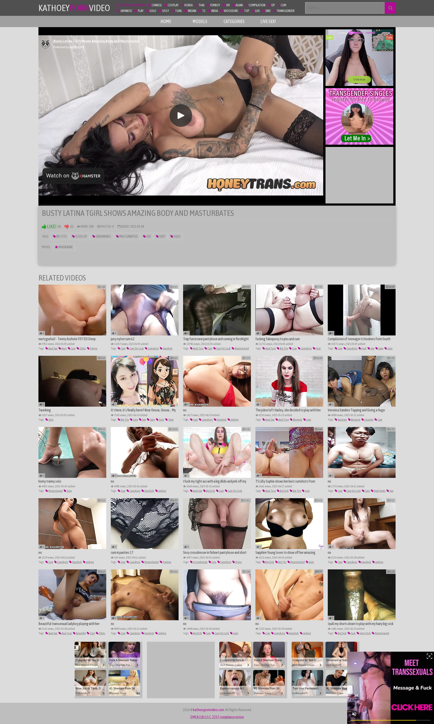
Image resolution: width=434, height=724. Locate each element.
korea (188, 5)
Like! (51, 226)
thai (201, 5)
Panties (166, 562)
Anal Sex (52, 348)
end (268, 11)
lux (257, 11)
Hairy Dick (365, 633)
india (214, 11)
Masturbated (128, 236)
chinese (156, 5)
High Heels (379, 491)
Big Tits (61, 236)
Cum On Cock (136, 348)
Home (165, 21)
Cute (135, 419)
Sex (148, 236)
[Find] (390, 8)
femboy (215, 5)
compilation (256, 5)
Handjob (167, 348)
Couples (368, 419)
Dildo (82, 348)
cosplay (173, 5)
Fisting (93, 348)
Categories (234, 21)
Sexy (162, 236)
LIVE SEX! (268, 21)
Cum (72, 348)
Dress (238, 562)
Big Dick (210, 491)
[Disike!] (66, 226)
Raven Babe (65, 247)
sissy (165, 11)
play (140, 11)
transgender (285, 11)
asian (239, 5)
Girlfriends (103, 236)
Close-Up (81, 236)
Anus (64, 348)
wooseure (230, 11)
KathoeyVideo (74, 8)
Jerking (234, 419)
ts (203, 11)
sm (228, 5)
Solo (176, 236)
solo (152, 11)
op (273, 5)
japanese (126, 11)
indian (191, 11)
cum (283, 5)
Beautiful (80, 633)
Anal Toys (198, 348)
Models (200, 21)
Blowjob (297, 419)
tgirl (178, 11)
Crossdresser (200, 562)
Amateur (342, 419)
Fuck (318, 348)
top (246, 11)
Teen (171, 419)
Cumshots (153, 348)
